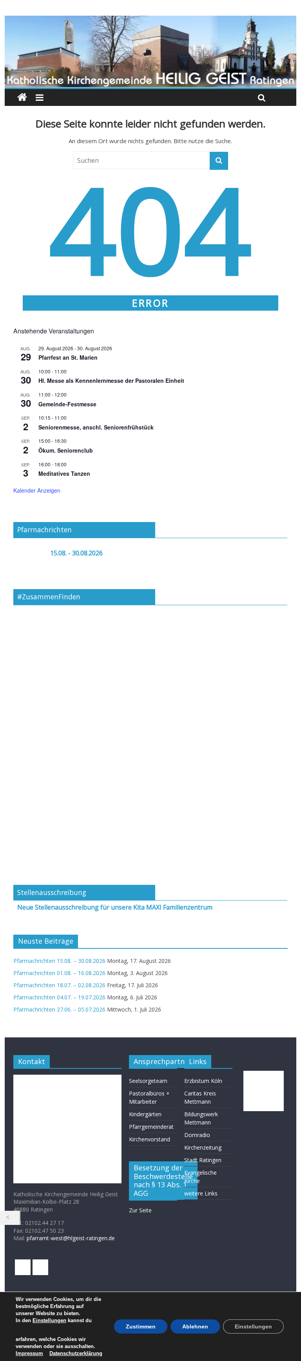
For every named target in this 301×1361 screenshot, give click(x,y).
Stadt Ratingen (202, 1160)
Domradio (197, 1135)
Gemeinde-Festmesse (67, 404)
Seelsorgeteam (148, 1080)
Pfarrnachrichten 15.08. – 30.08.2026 (59, 960)
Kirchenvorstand (149, 1139)
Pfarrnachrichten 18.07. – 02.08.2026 (59, 985)
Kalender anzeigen (36, 490)
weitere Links (201, 1193)
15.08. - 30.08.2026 (76, 553)
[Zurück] (9, 1218)
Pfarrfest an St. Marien (68, 357)
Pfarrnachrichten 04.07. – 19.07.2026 (59, 997)
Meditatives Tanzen (64, 473)
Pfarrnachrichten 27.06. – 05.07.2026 (59, 1009)
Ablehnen (195, 1326)
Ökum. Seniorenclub (65, 450)
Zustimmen (141, 1326)
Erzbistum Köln (203, 1080)
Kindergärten (145, 1114)
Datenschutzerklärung (75, 1353)
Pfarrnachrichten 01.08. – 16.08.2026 (59, 973)
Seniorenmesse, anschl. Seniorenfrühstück (96, 427)
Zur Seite (140, 1210)
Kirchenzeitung (202, 1147)
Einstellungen (49, 1320)
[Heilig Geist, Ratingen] (22, 97)
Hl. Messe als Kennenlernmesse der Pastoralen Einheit (111, 380)
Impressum (29, 1353)
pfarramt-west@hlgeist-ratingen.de (71, 1238)
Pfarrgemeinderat (151, 1126)
